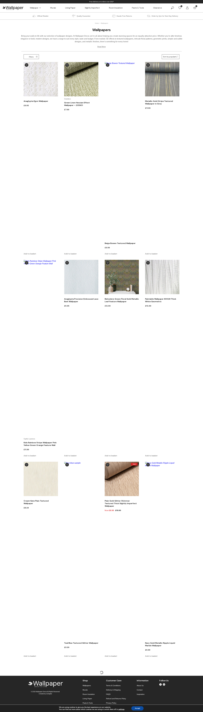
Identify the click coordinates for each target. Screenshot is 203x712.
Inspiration (140, 694)
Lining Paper (70, 8)
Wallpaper (34, 8)
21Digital (49, 694)
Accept (137, 708)
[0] (179, 8)
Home (97, 23)
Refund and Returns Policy (116, 699)
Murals (53, 8)
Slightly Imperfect (92, 8)
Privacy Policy (111, 703)
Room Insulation (116, 8)
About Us (140, 685)
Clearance (157, 8)
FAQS (108, 694)
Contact (139, 690)
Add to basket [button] (30, 254)
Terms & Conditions (113, 685)
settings (121, 709)
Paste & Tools (138, 8)
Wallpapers (87, 685)
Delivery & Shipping (113, 690)
